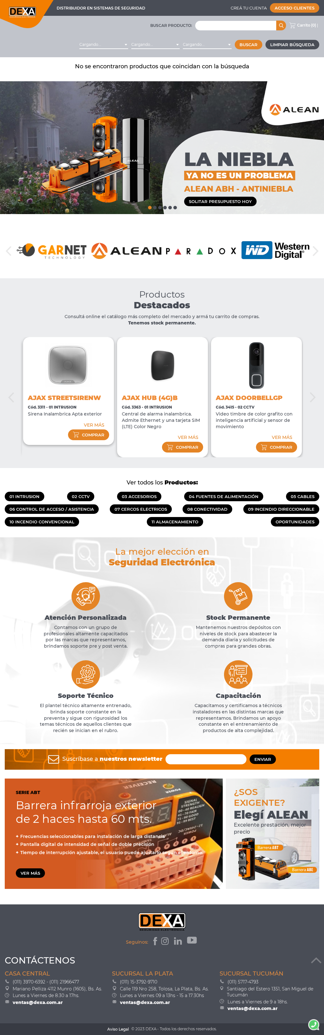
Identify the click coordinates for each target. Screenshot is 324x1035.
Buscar (249, 44)
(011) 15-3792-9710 (138, 982)
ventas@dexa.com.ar (38, 1002)
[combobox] (103, 44)
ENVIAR (262, 759)
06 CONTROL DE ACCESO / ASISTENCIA (51, 509)
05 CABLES (303, 496)
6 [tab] (174, 206)
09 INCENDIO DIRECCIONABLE (281, 509)
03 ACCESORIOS (139, 496)
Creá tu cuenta (249, 7)
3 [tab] (159, 206)
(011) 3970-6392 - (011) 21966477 (46, 982)
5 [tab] (169, 206)
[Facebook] (154, 942)
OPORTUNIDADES (295, 521)
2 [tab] (154, 206)
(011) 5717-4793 (243, 982)
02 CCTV (81, 496)
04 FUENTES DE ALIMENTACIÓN (224, 496)
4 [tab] (164, 206)
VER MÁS (94, 425)
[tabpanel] (162, 147)
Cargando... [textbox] (90, 44)
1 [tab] (149, 206)
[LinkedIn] (178, 942)
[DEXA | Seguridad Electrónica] (27, 14)
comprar (93, 434)
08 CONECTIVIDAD (207, 509)
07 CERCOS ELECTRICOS (141, 509)
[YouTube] (192, 942)
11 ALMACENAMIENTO (175, 521)
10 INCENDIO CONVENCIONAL (41, 521)
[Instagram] (165, 942)
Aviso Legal (118, 1029)
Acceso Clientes (295, 7)
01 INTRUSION (24, 496)
